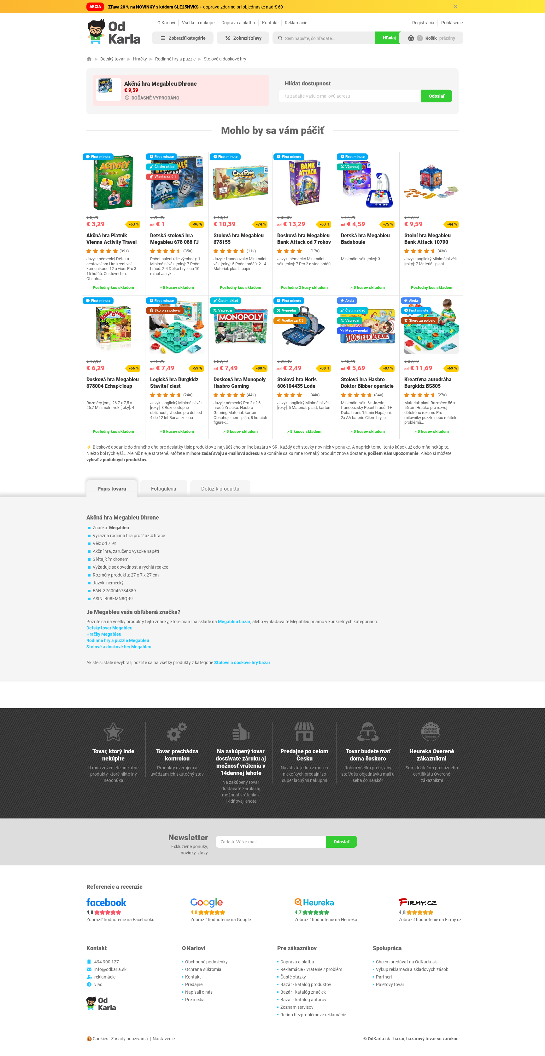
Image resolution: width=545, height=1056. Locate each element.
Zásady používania (129, 1038)
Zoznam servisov (297, 1007)
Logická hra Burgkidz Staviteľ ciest (174, 382)
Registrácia (423, 22)
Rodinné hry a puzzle (175, 58)
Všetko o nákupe (198, 22)
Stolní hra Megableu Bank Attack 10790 (427, 238)
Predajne (193, 984)
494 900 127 (106, 961)
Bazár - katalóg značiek (303, 992)
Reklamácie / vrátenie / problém (311, 969)
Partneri (384, 976)
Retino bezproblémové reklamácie (313, 1014)
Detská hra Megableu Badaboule (365, 238)
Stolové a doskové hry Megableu (118, 646)
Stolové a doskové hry (225, 58)
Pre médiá (195, 999)
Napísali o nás (199, 992)
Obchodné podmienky (206, 961)
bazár (398, 1038)
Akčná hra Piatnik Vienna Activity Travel (111, 238)
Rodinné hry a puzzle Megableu (117, 640)
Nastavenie (164, 1038)
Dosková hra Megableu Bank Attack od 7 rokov (304, 238)
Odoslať (436, 96)
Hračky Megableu (103, 634)
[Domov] (89, 58)
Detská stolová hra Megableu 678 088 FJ (174, 238)
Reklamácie (296, 22)
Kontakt (270, 22)
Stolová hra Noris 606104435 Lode (297, 382)
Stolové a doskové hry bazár (242, 662)
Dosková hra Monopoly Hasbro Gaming (240, 382)
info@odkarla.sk (110, 969)
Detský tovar (112, 58)
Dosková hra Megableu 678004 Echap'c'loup (112, 382)
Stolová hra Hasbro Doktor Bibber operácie (367, 382)
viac (98, 984)
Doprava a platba (238, 22)
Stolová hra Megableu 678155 (239, 238)
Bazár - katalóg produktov (305, 984)
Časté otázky (293, 976)
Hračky (140, 58)
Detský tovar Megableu (109, 627)
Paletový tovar (390, 984)
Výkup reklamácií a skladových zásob (412, 969)
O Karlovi (166, 22)
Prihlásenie (452, 22)
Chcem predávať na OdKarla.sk (406, 961)
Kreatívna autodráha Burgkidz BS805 (428, 382)
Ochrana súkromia (203, 969)
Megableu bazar (234, 621)
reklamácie (104, 976)
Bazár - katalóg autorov (303, 999)
